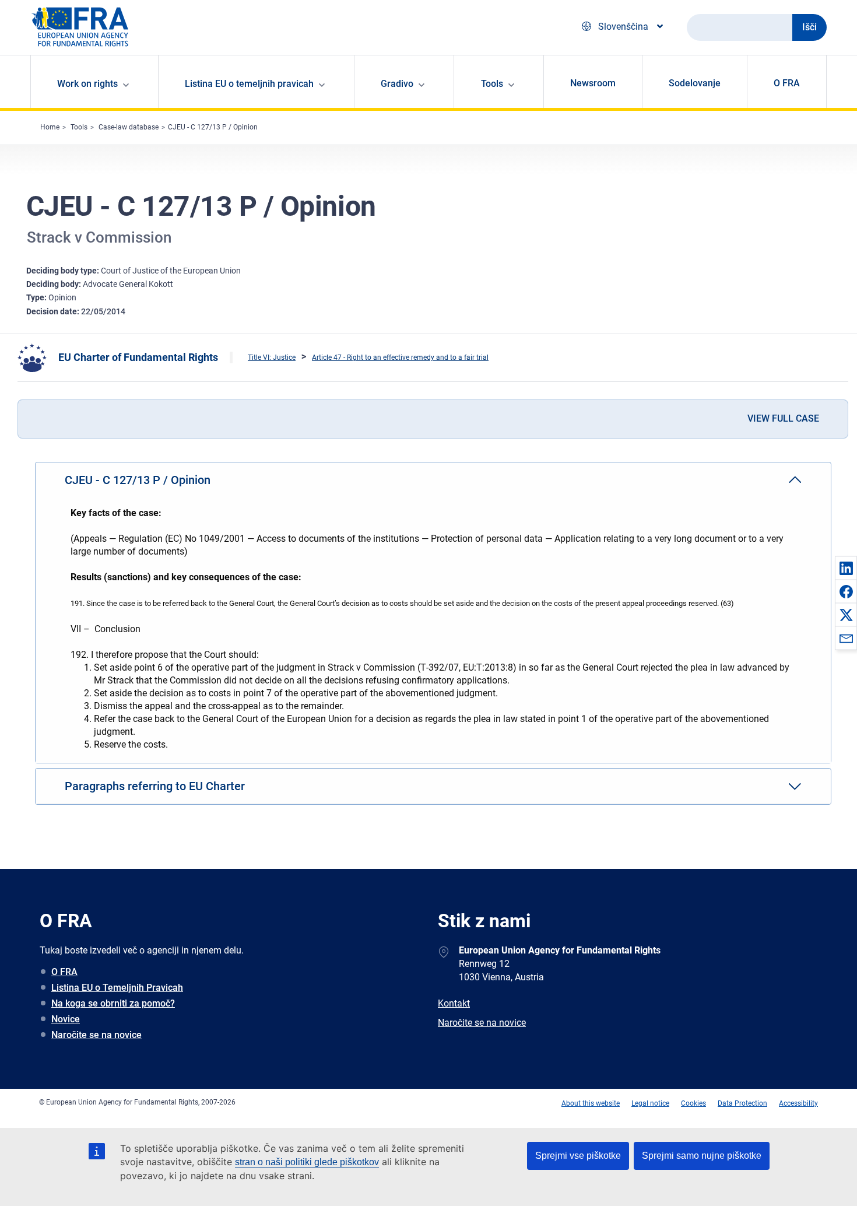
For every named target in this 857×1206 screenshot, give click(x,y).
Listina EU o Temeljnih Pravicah (117, 987)
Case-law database (129, 127)
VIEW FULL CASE (783, 418)
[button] (845, 568)
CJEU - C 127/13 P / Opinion (213, 127)
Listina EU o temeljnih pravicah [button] (249, 83)
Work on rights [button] (87, 83)
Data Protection (742, 1103)
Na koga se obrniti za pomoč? (113, 1003)
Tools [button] (492, 83)
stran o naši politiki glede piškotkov (307, 1162)
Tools (79, 127)
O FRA (787, 83)
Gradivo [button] (397, 83)
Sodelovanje (695, 83)
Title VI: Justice (272, 357)
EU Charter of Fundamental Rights (138, 357)
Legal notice (650, 1103)
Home (49, 127)
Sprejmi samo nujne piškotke (701, 1156)
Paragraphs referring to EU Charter (155, 786)
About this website (590, 1103)
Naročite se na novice (96, 1034)
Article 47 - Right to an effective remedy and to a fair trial (400, 357)
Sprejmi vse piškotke (578, 1156)
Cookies (693, 1103)
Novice (65, 1019)
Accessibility (798, 1103)
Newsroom (593, 83)
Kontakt (454, 1003)
